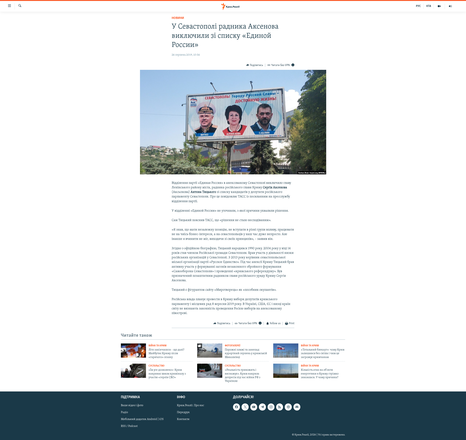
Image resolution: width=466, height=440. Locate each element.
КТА (428, 6)
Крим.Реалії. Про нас (190, 405)
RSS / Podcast (129, 426)
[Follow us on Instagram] (271, 406)
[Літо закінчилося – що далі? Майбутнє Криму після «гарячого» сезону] (133, 350)
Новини (178, 18)
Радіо (124, 412)
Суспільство (156, 366)
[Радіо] (450, 6)
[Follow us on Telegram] (262, 406)
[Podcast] (288, 406)
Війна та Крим (158, 345)
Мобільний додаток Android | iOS (142, 419)
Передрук (183, 412)
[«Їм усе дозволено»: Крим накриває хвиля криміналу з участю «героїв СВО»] (133, 371)
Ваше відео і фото (132, 405)
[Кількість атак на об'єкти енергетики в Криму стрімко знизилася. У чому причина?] (285, 371)
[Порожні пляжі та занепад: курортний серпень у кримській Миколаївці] (209, 350)
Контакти (183, 419)
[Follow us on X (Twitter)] (245, 406)
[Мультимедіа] (439, 6)
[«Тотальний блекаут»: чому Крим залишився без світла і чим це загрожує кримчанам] (285, 350)
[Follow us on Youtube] (253, 406)
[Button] (254, 65)
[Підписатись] (296, 406)
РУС (418, 6)
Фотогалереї (232, 345)
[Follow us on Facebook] (236, 406)
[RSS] (279, 406)
